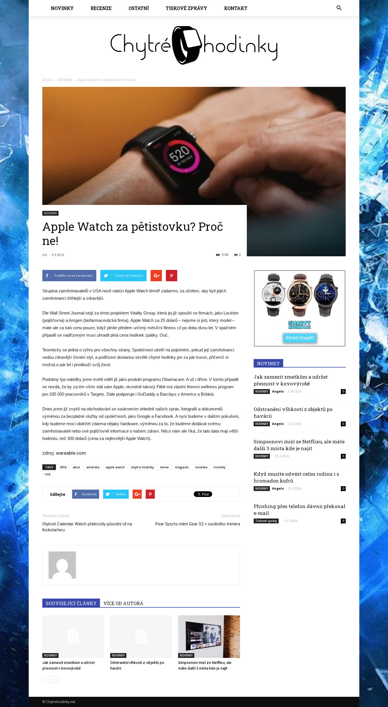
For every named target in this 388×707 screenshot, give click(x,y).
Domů (47, 79)
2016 (63, 467)
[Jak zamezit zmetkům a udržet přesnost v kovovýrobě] (73, 636)
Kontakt (235, 8)
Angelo (278, 391)
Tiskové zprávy (186, 8)
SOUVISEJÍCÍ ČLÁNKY (71, 603)
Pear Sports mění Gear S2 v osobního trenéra (197, 523)
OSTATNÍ (139, 8)
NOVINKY (62, 8)
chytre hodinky (142, 467)
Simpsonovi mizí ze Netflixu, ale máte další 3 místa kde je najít (299, 445)
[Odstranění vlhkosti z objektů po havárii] (141, 636)
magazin (182, 467)
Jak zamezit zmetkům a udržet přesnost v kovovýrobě (291, 380)
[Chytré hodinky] (194, 45)
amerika (92, 467)
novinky (220, 467)
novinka (201, 467)
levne (164, 467)
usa (48, 474)
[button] (339, 8)
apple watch (115, 467)
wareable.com (71, 453)
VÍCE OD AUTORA (123, 603)
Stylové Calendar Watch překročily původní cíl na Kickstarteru (87, 526)
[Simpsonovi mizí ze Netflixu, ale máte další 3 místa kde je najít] (209, 636)
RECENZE (101, 8)
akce (76, 467)
